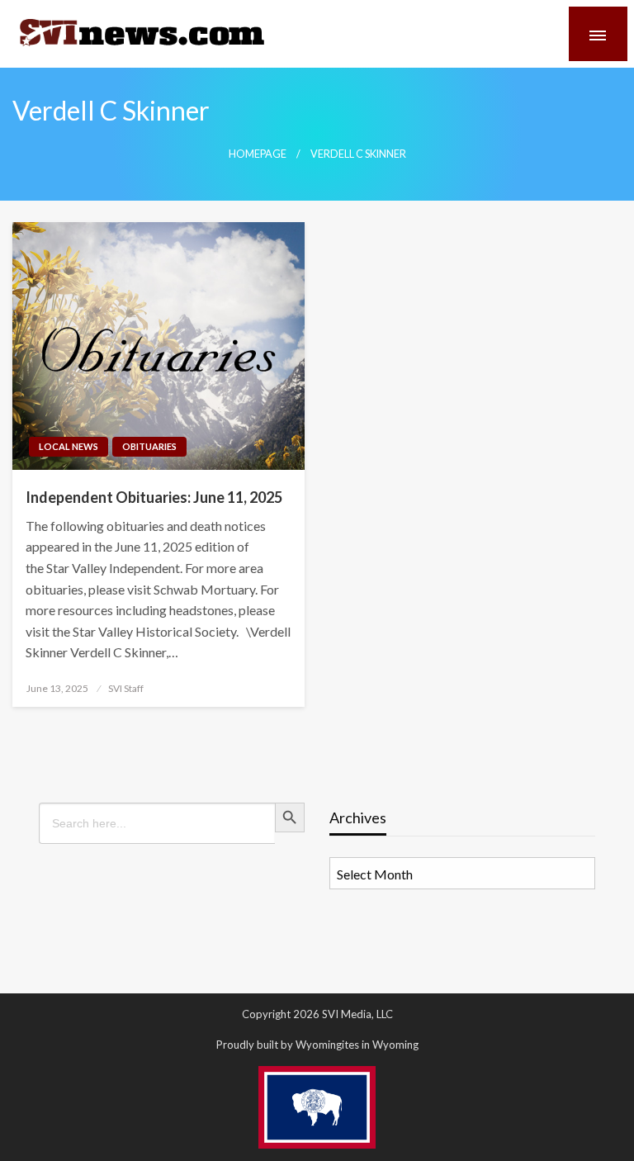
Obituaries (149, 446)
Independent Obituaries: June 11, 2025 (154, 497)
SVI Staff (126, 688)
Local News (68, 446)
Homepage (257, 154)
